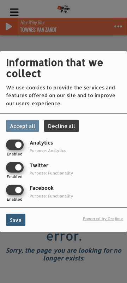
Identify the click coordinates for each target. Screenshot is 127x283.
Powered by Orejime (103, 218)
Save (16, 220)
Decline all (61, 126)
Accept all (22, 126)
